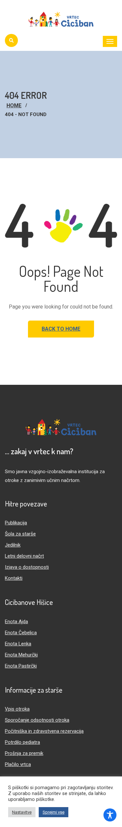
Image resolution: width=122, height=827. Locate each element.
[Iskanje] (11, 40)
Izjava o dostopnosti (27, 567)
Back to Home (61, 329)
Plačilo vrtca (18, 764)
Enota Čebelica (21, 633)
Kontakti (13, 578)
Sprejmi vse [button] (53, 812)
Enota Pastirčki (21, 666)
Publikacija (16, 523)
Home (14, 105)
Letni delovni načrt (24, 556)
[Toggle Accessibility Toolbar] (110, 815)
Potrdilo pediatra (22, 742)
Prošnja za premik (24, 753)
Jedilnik (12, 545)
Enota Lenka (18, 644)
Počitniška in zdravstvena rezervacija (44, 731)
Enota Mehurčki (21, 655)
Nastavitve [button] (22, 812)
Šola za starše (20, 534)
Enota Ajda (16, 621)
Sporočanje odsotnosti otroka (37, 720)
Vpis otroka (17, 709)
